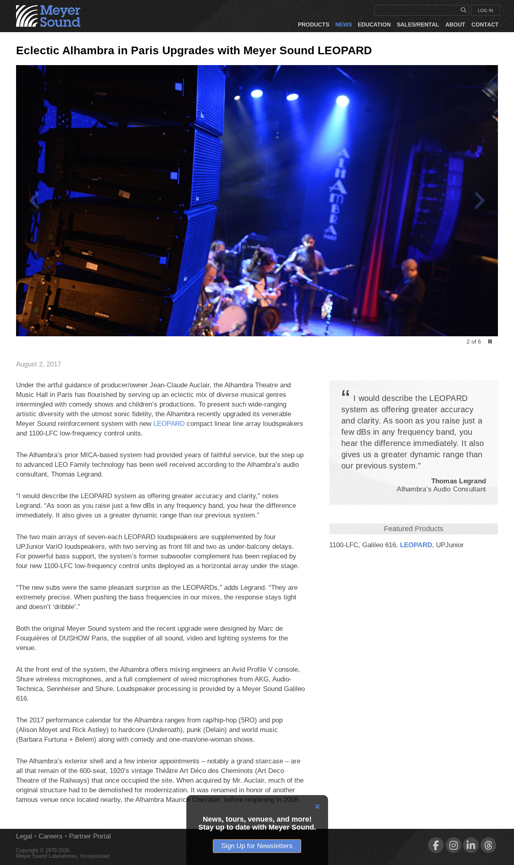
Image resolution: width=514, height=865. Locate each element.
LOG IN (485, 10)
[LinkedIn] (471, 845)
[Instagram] (453, 845)
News (343, 24)
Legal (24, 836)
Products (313, 24)
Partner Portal (90, 836)
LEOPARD (416, 545)
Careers (51, 836)
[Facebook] (436, 845)
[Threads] (488, 845)
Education (374, 24)
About (455, 24)
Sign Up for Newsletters (257, 846)
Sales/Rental (418, 24)
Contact (485, 24)
